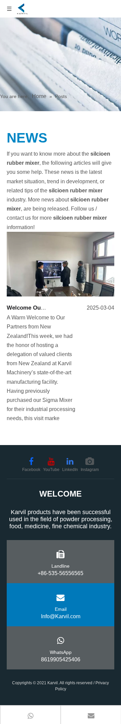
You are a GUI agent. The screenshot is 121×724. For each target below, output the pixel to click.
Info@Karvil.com (60, 616)
